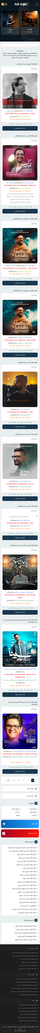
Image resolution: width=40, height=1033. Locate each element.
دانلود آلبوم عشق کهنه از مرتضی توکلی (25, 926)
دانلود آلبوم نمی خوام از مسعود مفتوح (25, 940)
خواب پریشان (10, 30)
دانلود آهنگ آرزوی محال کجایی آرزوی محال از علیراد (22, 848)
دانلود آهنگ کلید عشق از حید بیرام (26, 861)
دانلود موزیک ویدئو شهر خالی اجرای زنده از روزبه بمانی (23, 991)
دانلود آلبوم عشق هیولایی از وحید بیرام (25, 933)
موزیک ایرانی (30, 789)
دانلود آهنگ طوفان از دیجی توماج (26, 882)
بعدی (8, 780)
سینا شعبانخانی (18, 111)
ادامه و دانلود (18, 128)
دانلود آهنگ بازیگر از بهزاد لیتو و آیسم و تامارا (24, 889)
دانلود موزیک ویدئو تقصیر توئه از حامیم (27, 985)
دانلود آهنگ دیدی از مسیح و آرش (27, 913)
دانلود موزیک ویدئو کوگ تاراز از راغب (28, 995)
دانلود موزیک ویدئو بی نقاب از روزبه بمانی (26, 979)
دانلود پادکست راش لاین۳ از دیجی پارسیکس (24, 909)
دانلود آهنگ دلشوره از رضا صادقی (27, 892)
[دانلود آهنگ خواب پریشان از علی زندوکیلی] (10, 19)
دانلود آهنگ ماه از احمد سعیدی (27, 896)
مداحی (17, 812)
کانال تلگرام (35, 824)
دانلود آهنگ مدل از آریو (29, 868)
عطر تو (29, 30)
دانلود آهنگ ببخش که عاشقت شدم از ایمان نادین (22, 851)
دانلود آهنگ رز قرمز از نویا (29, 872)
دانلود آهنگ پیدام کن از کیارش (27, 875)
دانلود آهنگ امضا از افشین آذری (27, 902)
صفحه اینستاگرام (33, 833)
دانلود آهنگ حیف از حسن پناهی (27, 858)
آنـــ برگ (16, 1031)
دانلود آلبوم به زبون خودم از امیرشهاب (28, 1021)
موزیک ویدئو (30, 796)
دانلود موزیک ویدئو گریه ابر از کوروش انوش (26, 982)
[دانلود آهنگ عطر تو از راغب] (30, 19)
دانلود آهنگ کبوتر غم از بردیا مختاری (26, 865)
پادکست (34, 815)
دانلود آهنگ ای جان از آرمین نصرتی (26, 854)
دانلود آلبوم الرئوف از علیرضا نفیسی (26, 936)
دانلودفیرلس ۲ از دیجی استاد (28, 906)
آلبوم (17, 815)
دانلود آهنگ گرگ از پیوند (29, 878)
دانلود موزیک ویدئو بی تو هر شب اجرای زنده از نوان (24, 988)
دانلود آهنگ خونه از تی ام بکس (27, 899)
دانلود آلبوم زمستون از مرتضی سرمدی (26, 929)
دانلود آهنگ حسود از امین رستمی (27, 885)
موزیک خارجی (15, 809)
